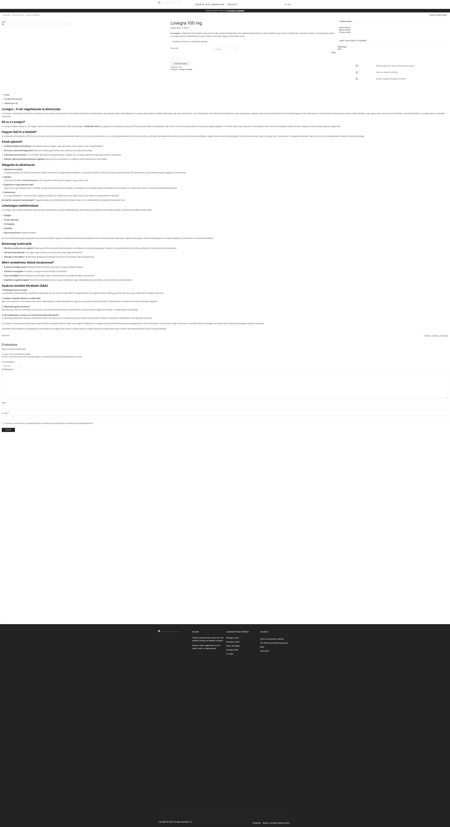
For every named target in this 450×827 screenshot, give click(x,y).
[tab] (6, 95)
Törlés (333, 52)
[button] (192, 4)
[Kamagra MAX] (344, 51)
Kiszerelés (174, 48)
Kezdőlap (6, 15)
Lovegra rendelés (32, 15)
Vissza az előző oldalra (438, 15)
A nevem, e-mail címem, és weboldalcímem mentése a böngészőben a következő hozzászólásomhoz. (48, 423)
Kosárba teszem (180, 64)
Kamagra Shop (18, 15)
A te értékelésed (9, 362)
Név (4, 403)
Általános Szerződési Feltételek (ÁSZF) (276, 823)
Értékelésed (8, 369)
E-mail (5, 413)
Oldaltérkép (256, 823)
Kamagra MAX (358, 47)
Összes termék (345, 32)
